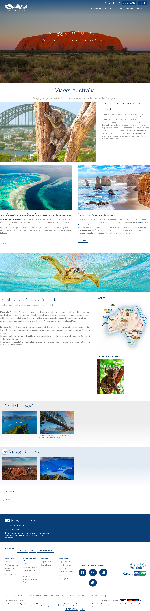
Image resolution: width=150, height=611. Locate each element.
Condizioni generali (65, 565)
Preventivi (130, 9)
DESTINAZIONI (96, 9)
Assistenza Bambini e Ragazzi (30, 580)
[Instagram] (93, 572)
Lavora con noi (45, 550)
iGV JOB (31, 596)
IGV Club (22, 550)
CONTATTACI (81, 596)
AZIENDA (7, 596)
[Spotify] (93, 583)
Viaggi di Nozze (10, 574)
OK (83, 609)
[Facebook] (82, 572)
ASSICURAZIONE (60, 596)
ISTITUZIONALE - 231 (19, 596)
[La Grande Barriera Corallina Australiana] (36, 188)
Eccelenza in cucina (29, 570)
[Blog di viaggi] (114, 3)
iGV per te (119, 9)
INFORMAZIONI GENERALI (44, 596)
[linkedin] (103, 572)
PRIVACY (71, 596)
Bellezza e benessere (30, 567)
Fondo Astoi (63, 568)
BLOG (102, 596)
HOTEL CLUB (83, 9)
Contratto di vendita (66, 572)
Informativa (11, 537)
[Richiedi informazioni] (119, 3)
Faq (32, 550)
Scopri (83, 240)
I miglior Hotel (46, 562)
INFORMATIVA (71, 609)
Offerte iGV (107, 9)
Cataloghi (140, 9)
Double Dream (46, 565)
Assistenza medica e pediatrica (30, 575)
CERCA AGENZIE (93, 596)
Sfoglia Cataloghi (64, 562)
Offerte (7, 562)
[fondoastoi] (138, 565)
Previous (5, 43)
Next (144, 43)
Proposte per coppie (12, 565)
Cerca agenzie (64, 578)
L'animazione (27, 564)
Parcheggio (63, 575)
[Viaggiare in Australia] (114, 188)
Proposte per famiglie (9, 569)
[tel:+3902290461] (109, 3)
